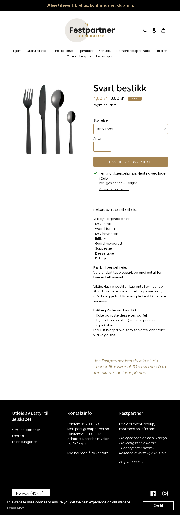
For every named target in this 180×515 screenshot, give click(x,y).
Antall (97, 138)
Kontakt (18, 436)
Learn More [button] (16, 508)
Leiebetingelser (24, 441)
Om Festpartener (26, 429)
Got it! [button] (158, 505)
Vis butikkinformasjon (114, 189)
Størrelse (100, 120)
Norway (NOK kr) (29, 493)
